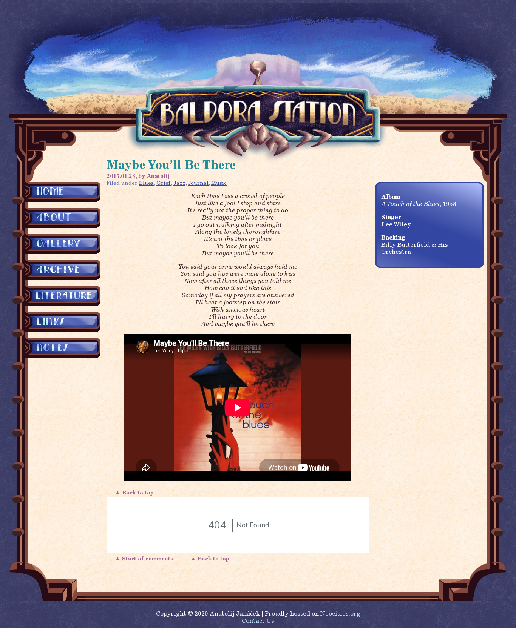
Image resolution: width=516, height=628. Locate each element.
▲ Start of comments (145, 559)
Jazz (179, 183)
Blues (146, 183)
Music (219, 183)
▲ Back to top (135, 493)
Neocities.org (340, 614)
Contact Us (258, 621)
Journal (198, 183)
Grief (163, 183)
